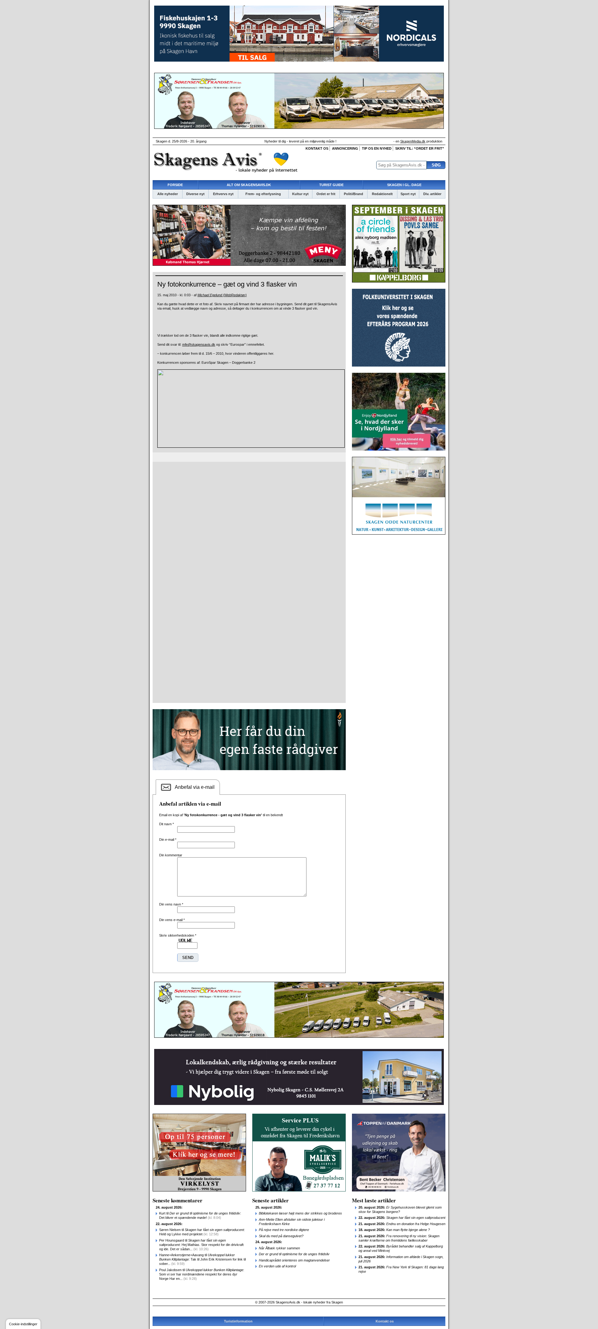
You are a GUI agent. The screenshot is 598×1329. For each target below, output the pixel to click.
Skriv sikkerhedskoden (177, 935)
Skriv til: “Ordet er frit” (419, 148)
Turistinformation (238, 1321)
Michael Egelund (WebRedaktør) (222, 295)
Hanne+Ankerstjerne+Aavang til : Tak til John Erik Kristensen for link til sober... (202, 1259)
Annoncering (345, 148)
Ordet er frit (325, 194)
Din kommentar (170, 855)
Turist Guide (331, 185)
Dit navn (166, 824)
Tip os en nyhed (377, 148)
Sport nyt (408, 194)
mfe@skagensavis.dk (198, 344)
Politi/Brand (353, 194)
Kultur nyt (300, 194)
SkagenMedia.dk (412, 141)
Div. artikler (432, 194)
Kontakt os (317, 148)
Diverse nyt (195, 194)
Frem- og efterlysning (263, 194)
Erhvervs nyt (223, 194)
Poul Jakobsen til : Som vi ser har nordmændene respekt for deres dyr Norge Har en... (201, 1274)
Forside (175, 185)
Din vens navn (171, 904)
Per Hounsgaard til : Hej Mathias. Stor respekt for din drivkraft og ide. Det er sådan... (201, 1244)
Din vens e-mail (172, 920)
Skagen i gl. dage (404, 185)
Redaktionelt (382, 194)
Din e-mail (167, 839)
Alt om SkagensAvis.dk (249, 185)
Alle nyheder (167, 194)
